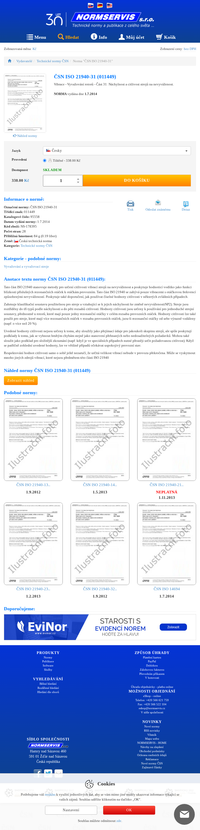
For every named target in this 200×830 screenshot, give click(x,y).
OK (129, 810)
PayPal (152, 661)
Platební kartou (152, 657)
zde (118, 821)
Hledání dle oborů (48, 692)
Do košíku (137, 180)
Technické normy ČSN (52, 61)
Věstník (152, 734)
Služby (48, 669)
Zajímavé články (152, 767)
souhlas (50, 794)
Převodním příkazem (152, 673)
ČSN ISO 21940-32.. (100, 589)
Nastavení (71, 810)
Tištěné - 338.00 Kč (66, 160)
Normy (48, 657)
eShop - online (152, 695)
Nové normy (152, 726)
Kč (34, 49)
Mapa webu (152, 738)
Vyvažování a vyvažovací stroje (26, 266)
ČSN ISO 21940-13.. (33, 485)
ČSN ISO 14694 (167, 589)
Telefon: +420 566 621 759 (152, 700)
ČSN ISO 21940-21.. (167, 485)
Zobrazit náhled (20, 380)
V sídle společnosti (152, 712)
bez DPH (190, 49)
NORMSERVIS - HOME (152, 742)
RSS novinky (152, 730)
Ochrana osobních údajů (152, 755)
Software (48, 665)
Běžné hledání (48, 683)
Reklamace (152, 759)
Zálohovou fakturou (152, 669)
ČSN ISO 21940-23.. (33, 589)
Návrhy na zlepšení (152, 747)
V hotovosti (152, 677)
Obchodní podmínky (152, 751)
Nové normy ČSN (152, 763)
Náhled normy (26, 136)
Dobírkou (152, 665)
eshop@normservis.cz (152, 708)
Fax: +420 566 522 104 (152, 704)
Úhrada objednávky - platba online (152, 686)
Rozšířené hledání (48, 687)
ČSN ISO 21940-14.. (100, 485)
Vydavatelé (24, 61)
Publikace (48, 661)
